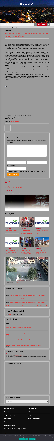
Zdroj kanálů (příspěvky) (9, 415)
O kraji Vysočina (8, 30)
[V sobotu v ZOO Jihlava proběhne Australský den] (42, 222)
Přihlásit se (6, 411)
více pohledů (16, 282)
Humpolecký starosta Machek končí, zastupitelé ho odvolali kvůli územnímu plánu (27, 292)
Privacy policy (32, 439)
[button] (35, 24)
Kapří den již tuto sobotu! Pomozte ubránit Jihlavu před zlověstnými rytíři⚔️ (26, 232)
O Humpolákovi (31, 415)
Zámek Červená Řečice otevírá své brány (41, 252)
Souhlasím (22, 439)
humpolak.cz (27, 4)
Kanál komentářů (8, 418)
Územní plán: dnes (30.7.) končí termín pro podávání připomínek (19, 339)
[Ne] (52, 437)
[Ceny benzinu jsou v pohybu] (12, 222)
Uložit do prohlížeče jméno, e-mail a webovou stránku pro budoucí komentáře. (26, 171)
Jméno (8, 159)
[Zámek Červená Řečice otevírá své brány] (42, 242)
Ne (26, 439)
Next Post (7, 181)
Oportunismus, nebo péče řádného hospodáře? (20, 298)
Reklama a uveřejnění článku (34, 418)
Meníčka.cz (11, 314)
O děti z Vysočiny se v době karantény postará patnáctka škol (26, 252)
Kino (6, 184)
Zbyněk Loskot (9, 305)
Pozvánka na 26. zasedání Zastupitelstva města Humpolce (18, 327)
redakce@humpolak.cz (19, 355)
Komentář (10, 142)
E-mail (28, 159)
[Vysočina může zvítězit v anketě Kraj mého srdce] (12, 242)
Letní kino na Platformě (13, 187)
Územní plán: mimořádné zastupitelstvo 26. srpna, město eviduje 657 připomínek (23, 345)
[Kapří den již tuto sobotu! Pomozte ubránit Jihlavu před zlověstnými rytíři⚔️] (27, 222)
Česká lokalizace (7, 422)
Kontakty (30, 411)
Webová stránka (11, 165)
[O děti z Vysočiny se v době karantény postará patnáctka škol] (27, 242)
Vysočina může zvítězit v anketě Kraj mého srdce (12, 252)
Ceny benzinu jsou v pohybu (11, 231)
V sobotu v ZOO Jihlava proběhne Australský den (42, 232)
